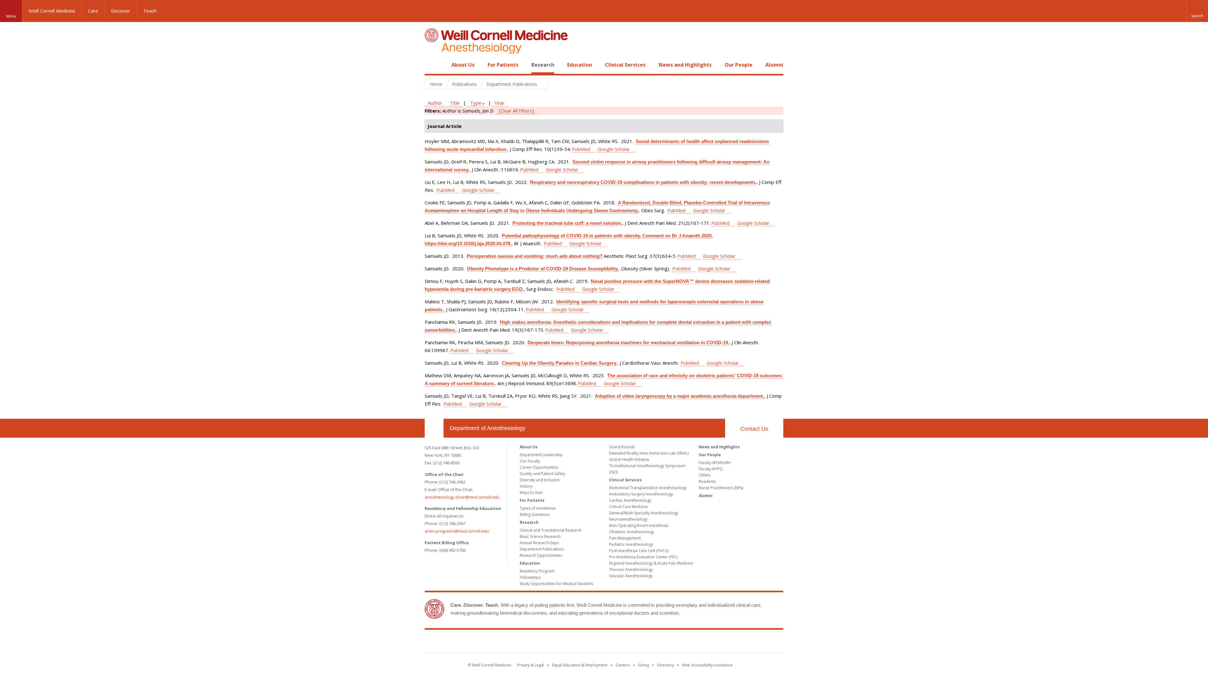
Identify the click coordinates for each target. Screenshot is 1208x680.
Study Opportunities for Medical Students (556, 583)
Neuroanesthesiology (628, 519)
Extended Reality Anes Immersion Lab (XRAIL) (649, 453)
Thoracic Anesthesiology (631, 569)
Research (542, 64)
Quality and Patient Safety (542, 473)
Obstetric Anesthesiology (631, 531)
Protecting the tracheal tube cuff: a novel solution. (567, 223)
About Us (462, 64)
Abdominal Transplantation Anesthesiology (647, 487)
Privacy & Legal (530, 665)
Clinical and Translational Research (551, 530)
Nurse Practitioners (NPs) (721, 487)
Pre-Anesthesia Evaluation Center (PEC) (643, 557)
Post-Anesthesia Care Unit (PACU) (638, 550)
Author (435, 103)
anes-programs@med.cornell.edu (457, 531)
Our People (738, 64)
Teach (149, 11)
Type (475, 103)
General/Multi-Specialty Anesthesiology (643, 513)
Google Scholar (614, 149)
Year (500, 103)
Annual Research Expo (539, 542)
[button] (1197, 11)
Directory (665, 665)
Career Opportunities (539, 467)
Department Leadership (541, 454)
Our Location (434, 428)
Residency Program (537, 571)
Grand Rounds (622, 447)
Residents (707, 481)
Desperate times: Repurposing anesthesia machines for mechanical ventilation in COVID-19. (628, 342)
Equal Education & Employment (579, 665)
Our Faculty (530, 461)
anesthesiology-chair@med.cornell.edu (462, 497)
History (526, 486)
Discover (120, 11)
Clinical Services (625, 64)
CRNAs (705, 475)
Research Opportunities (541, 555)
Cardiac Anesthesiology (630, 500)
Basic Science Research (540, 536)
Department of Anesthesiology (487, 428)
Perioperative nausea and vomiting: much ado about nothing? (534, 256)
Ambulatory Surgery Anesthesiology (641, 494)
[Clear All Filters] (516, 111)
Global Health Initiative (629, 459)
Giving (643, 665)
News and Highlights (685, 64)
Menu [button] (11, 16)
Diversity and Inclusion (540, 480)
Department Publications (542, 549)
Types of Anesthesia (538, 508)
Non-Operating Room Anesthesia (638, 525)
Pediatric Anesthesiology (631, 544)
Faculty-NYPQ (711, 469)
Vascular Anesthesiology (630, 575)
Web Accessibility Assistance (707, 665)
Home (431, 65)
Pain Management (625, 538)
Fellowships (530, 577)
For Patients (503, 64)
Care (93, 11)
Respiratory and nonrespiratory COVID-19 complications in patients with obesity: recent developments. (643, 182)
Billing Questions (535, 514)
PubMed (581, 149)
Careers (623, 665)
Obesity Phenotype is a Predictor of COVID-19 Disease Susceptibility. (542, 268)
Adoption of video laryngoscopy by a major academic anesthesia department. (679, 396)
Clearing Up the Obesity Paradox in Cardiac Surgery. (559, 363)
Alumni (774, 64)
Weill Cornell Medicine (52, 11)
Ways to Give (531, 492)
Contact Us (754, 429)
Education (579, 64)
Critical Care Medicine (628, 506)
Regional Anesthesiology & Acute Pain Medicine (651, 563)
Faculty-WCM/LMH (714, 462)
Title (455, 103)
